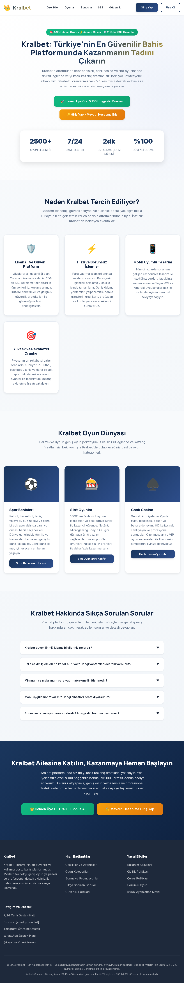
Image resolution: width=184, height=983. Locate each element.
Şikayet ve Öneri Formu (20, 942)
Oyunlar (70, 7)
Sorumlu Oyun (137, 885)
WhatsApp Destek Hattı (20, 935)
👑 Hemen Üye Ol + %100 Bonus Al (58, 809)
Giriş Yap (147, 7)
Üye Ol (170, 7)
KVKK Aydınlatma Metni (143, 892)
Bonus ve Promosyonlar (82, 878)
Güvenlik (115, 7)
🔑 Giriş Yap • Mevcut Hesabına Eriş (92, 114)
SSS (100, 7)
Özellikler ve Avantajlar (81, 865)
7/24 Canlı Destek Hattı (19, 915)
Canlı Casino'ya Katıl (153, 554)
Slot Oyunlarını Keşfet (92, 558)
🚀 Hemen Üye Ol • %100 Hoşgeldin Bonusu (92, 101)
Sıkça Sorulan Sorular (80, 885)
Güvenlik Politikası (77, 892)
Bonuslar (86, 7)
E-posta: (21, 922)
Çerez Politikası (137, 878)
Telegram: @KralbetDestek (22, 929)
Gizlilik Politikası (137, 871)
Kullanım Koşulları (139, 865)
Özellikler (53, 7)
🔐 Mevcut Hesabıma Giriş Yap (130, 809)
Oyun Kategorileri (77, 871)
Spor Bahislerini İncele (31, 563)
